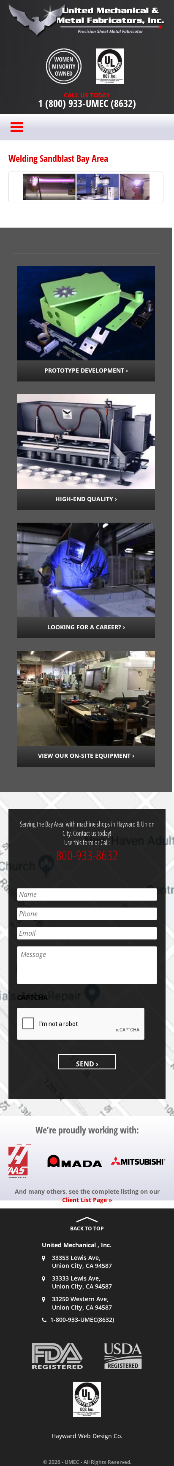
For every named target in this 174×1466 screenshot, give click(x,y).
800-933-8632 (87, 855)
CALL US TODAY (87, 95)
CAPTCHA (32, 997)
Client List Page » (87, 1200)
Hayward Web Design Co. (87, 1436)
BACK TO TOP (87, 1228)
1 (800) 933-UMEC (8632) (87, 103)
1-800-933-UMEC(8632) (82, 1320)
